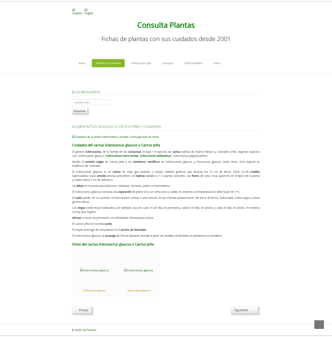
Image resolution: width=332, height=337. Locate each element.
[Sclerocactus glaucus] (94, 270)
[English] (90, 11)
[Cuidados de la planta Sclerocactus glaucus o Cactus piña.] (115, 136)
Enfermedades (193, 63)
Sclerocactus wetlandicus (155, 156)
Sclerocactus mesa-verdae (122, 156)
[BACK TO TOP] (319, 324)
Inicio (82, 63)
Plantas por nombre (108, 63)
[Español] (78, 11)
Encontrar (80, 111)
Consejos (168, 63)
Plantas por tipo (141, 63)
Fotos (217, 63)
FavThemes (89, 330)
